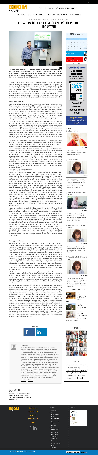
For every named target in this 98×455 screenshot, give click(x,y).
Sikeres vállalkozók (81, 370)
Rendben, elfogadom (73, 452)
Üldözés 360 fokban (14, 399)
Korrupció (78, 373)
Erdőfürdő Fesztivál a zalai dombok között (81, 307)
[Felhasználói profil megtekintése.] (68, 333)
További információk (29, 451)
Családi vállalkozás (55, 414)
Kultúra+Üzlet (62, 15)
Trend (35, 15)
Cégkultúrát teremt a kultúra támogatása (20, 397)
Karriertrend (83, 365)
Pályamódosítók (54, 432)
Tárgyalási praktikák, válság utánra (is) (19, 395)
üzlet (78, 292)
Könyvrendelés (70, 54)
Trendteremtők (54, 431)
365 (70, 15)
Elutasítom (84, 452)
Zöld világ (79, 304)
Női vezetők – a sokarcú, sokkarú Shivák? (20, 393)
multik (53, 19)
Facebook (23, 381)
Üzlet (29, 15)
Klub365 (53, 445)
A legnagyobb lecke (73, 131)
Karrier (41, 15)
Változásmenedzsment (73, 367)
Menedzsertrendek (72, 378)
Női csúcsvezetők (55, 429)
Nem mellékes (54, 434)
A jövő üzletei (81, 375)
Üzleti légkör (70, 373)
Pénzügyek (53, 425)
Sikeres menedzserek (72, 365)
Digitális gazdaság (55, 421)
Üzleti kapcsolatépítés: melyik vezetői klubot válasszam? (76, 298)
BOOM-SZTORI (21, 15)
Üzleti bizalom (70, 370)
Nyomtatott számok (55, 418)
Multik (52, 416)
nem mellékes (80, 312)
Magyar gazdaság (71, 375)
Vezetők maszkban (14, 392)
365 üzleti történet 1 (71, 58)
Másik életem (51, 15)
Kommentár (77, 15)
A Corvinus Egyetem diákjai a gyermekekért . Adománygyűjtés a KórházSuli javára (76, 317)
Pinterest (30, 381)
